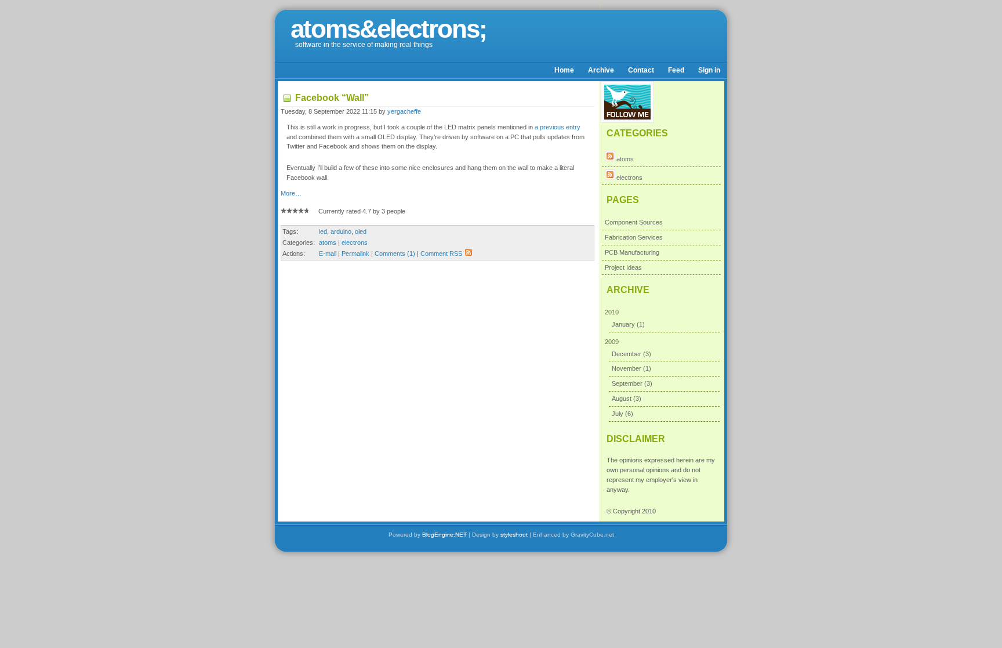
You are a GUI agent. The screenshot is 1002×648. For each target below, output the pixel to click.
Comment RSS (441, 253)
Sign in (709, 70)
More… (291, 193)
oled (360, 231)
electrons (355, 242)
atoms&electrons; (389, 29)
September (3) (632, 383)
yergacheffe (404, 111)
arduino (341, 231)
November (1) (631, 368)
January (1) (628, 324)
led (323, 231)
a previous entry (557, 127)
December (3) (631, 353)
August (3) (626, 398)
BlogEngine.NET (444, 534)
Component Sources (634, 222)
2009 (628, 377)
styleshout (514, 534)
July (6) (622, 413)
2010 (625, 318)
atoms (327, 242)
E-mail (327, 253)
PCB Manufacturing (632, 252)
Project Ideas (623, 267)
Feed (676, 70)
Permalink (355, 253)
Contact (641, 70)
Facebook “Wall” (332, 98)
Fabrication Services (634, 237)
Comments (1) (395, 253)
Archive (601, 70)
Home (564, 70)
